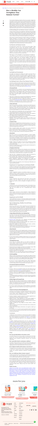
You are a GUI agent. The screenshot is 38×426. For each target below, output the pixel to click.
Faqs (20, 408)
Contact (20, 412)
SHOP (15, 403)
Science (15, 406)
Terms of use (10, 423)
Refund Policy (7, 424)
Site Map (6, 423)
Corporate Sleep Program (21, 405)
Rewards (20, 415)
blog (15, 408)
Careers (20, 413)
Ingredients (21, 410)
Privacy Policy (16, 423)
